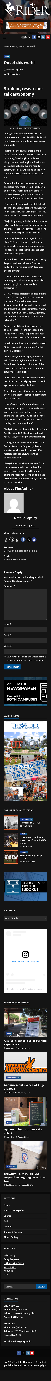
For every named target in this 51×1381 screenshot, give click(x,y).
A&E (23, 834)
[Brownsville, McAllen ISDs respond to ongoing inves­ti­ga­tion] (25, 1166)
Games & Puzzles (13, 1242)
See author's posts (25, 525)
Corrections (10, 1277)
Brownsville (11, 1177)
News (7, 57)
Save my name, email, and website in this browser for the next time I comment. (26, 658)
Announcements (13, 1088)
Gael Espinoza (11, 1195)
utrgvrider (21, 999)
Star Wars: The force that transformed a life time (11, 840)
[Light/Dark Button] (24, 37)
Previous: (20, 549)
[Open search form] (29, 37)
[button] (4, 37)
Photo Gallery (11, 1247)
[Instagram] (43, 37)
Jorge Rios (10, 1059)
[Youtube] (48, 37)
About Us (8, 1281)
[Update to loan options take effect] (25, 1121)
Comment (9, 586)
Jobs (6, 1285)
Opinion (8, 1237)
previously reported (29, 229)
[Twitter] (39, 37)
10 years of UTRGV (11, 822)
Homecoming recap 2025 (11, 857)
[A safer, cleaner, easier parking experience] (25, 1032)
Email (7, 635)
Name (7, 624)
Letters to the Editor (14, 1273)
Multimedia (27, 819)
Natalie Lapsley (14, 69)
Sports (7, 1226)
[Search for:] (20, 1297)
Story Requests (11, 1269)
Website (8, 646)
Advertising (9, 1266)
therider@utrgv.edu (21, 1352)
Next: (15, 558)
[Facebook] (34, 37)
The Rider (10, 999)
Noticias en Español (14, 1221)
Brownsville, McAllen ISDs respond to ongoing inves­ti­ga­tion (25, 1188)
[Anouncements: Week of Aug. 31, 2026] (25, 1077)
